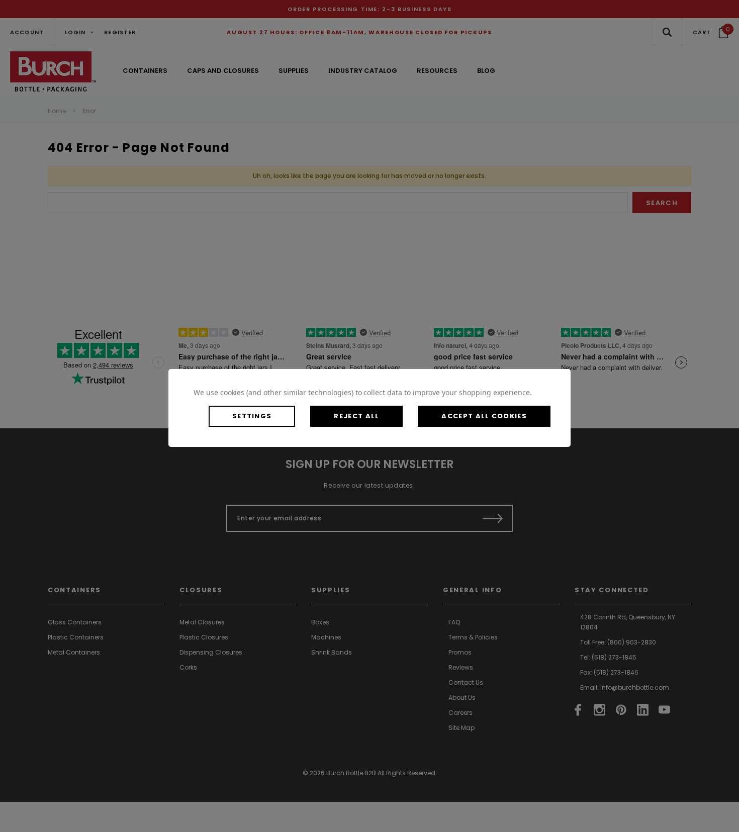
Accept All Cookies (483, 416)
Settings (251, 416)
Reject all (356, 416)
